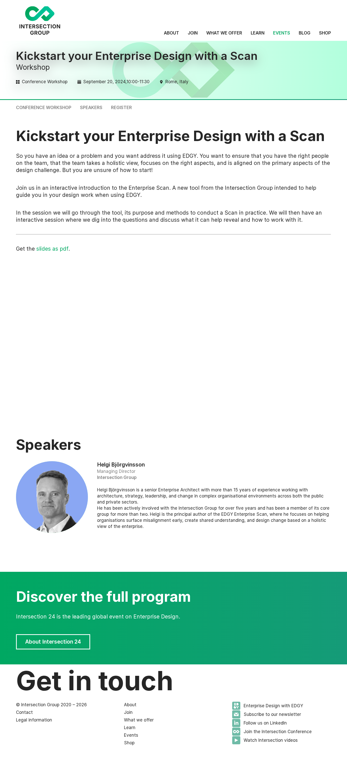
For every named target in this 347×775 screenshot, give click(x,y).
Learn (257, 33)
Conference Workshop (43, 107)
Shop (325, 33)
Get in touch (94, 681)
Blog (304, 33)
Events (281, 33)
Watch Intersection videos (271, 740)
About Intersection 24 (306, 107)
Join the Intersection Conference (278, 731)
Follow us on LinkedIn (265, 723)
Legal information (34, 719)
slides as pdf (52, 249)
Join (193, 33)
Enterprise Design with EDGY (273, 705)
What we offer (224, 33)
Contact (24, 712)
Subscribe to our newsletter (272, 714)
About (171, 33)
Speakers (91, 107)
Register (121, 107)
